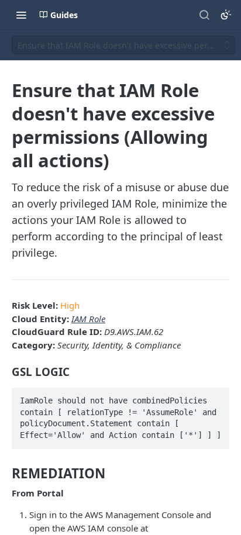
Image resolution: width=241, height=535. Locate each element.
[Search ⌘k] (204, 14)
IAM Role (88, 319)
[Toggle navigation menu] (21, 14)
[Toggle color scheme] (225, 14)
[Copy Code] (215, 397)
